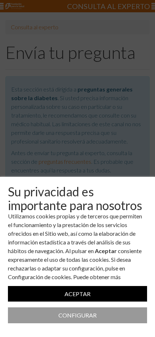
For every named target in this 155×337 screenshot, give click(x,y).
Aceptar (77, 293)
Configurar (77, 315)
